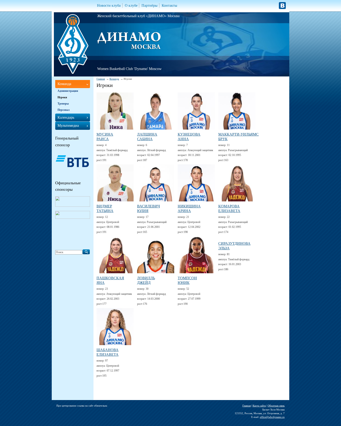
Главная (101, 78)
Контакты (169, 5)
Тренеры (63, 103)
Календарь (66, 117)
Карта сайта (259, 405)
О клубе (131, 5)
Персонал (64, 109)
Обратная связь (276, 405)
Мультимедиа (68, 125)
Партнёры (150, 5)
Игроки (62, 97)
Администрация (68, 90)
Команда (114, 78)
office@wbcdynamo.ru (272, 417)
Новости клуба (109, 5)
